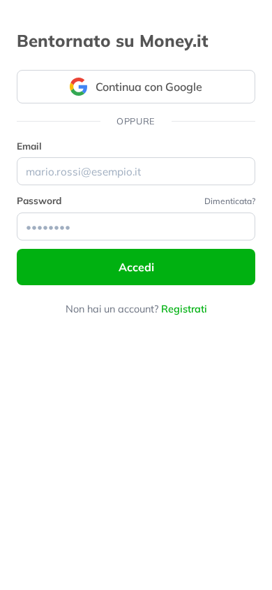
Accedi (136, 267)
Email (29, 146)
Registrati (184, 309)
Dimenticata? (229, 201)
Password (39, 200)
